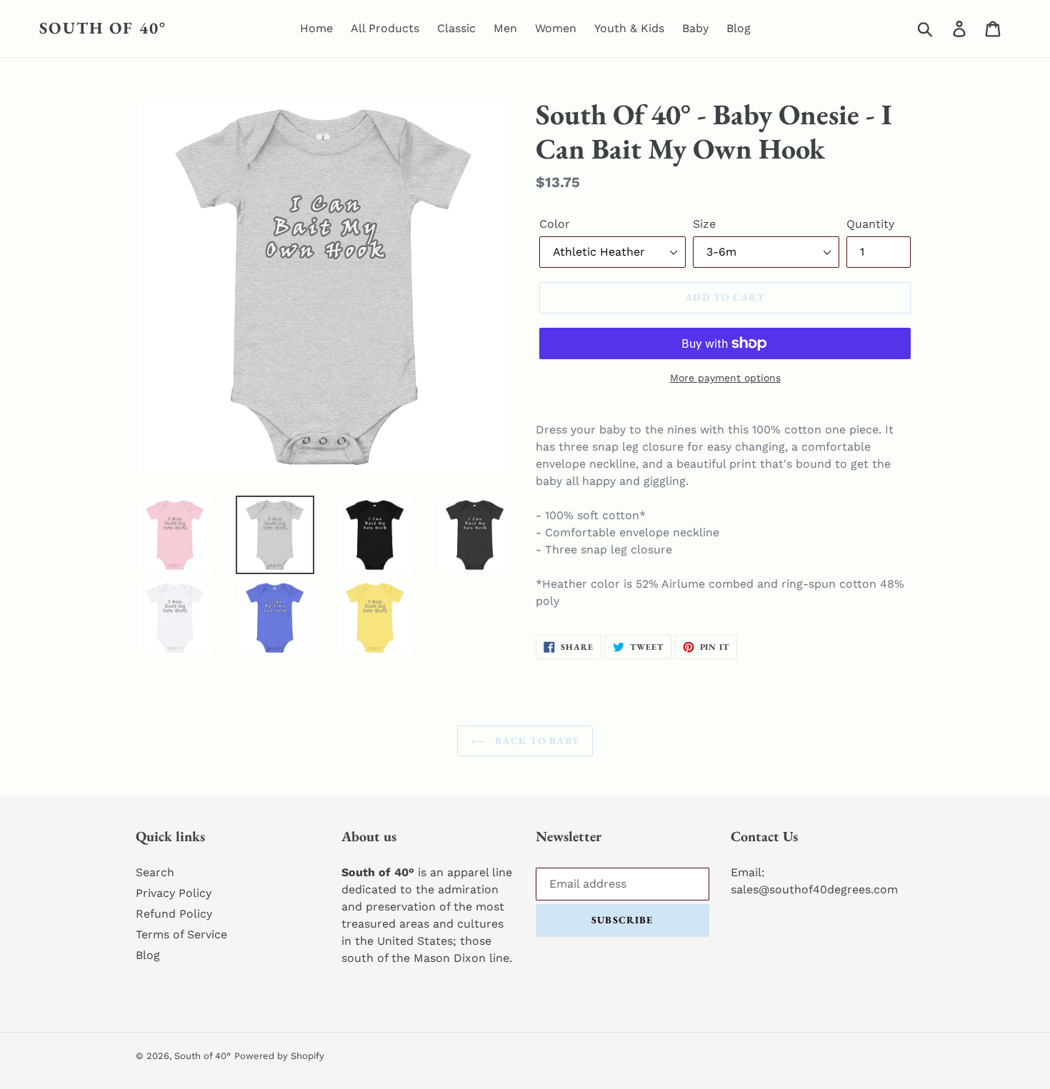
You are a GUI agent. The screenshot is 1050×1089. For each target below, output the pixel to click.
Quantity (870, 224)
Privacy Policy (173, 893)
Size (704, 224)
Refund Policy (174, 913)
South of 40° (103, 29)
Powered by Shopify (279, 1055)
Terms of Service (181, 934)
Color (554, 224)
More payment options (725, 377)
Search (155, 872)
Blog (148, 955)
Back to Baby (535, 740)
